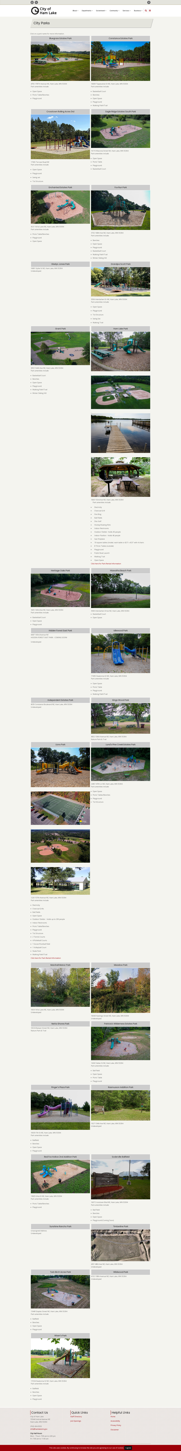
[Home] (44, 10)
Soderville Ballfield (120, 1156)
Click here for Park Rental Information (106, 563)
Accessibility (115, 1421)
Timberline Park (120, 1226)
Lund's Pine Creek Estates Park (120, 744)
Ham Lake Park (120, 328)
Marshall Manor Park (60, 965)
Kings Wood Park (120, 700)
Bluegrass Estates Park (60, 38)
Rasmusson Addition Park (120, 1087)
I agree (128, 1448)
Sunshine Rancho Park (60, 1226)
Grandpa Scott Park (121, 264)
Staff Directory (76, 1416)
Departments (87, 11)
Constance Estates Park (121, 38)
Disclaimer (115, 1430)
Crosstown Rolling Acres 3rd (60, 111)
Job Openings (75, 1421)
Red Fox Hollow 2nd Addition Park (60, 1156)
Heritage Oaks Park (60, 570)
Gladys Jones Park (60, 264)
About (75, 11)
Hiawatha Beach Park (120, 570)
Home (113, 1416)
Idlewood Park (121, 630)
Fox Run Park (121, 187)
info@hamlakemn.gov (38, 1429)
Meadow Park (120, 965)
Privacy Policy (116, 1425)
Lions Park (60, 744)
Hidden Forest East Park (60, 630)
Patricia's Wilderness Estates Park (120, 1023)
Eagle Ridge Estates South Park (120, 111)
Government (100, 11)
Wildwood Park (120, 1272)
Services (126, 11)
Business (137, 11)
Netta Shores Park (60, 1023)
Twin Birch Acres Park (60, 1272)
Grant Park (60, 328)
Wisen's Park (60, 1335)
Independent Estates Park (60, 700)
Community (114, 11)
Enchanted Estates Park (60, 187)
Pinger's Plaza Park (60, 1087)
